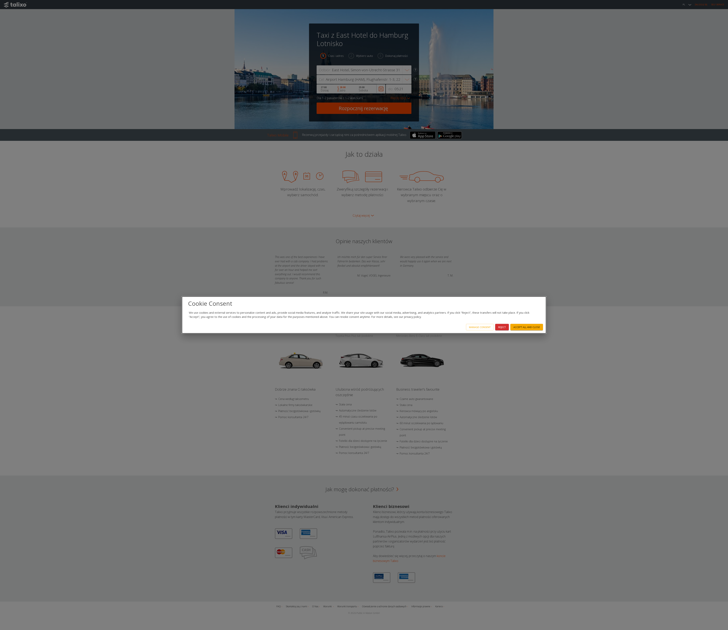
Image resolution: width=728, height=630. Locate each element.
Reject (502, 327)
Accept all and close (526, 327)
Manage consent (480, 327)
